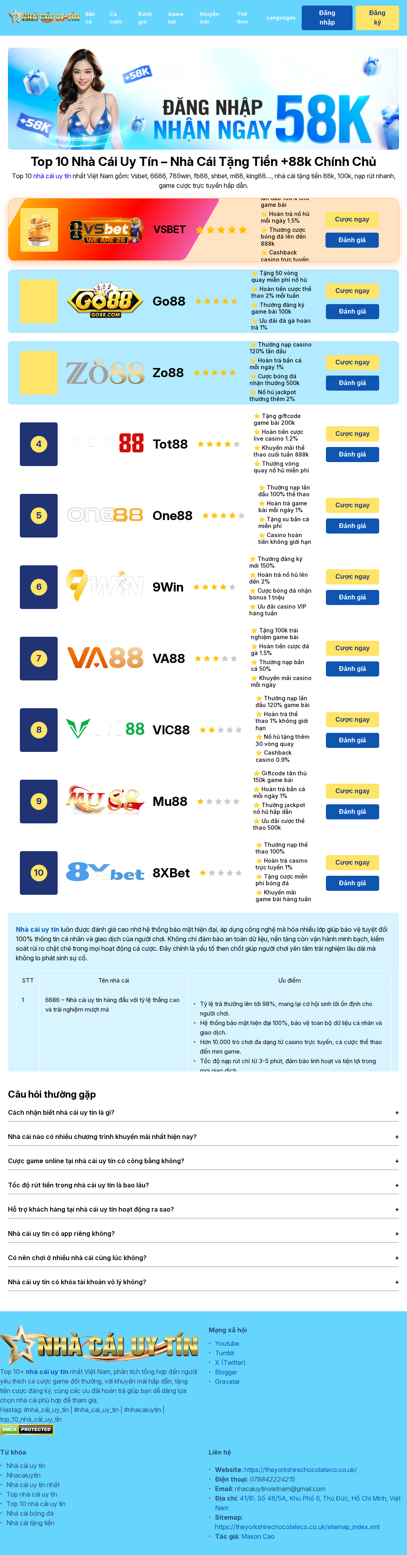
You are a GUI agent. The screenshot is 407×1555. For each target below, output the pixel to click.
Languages (281, 17)
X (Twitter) (230, 1362)
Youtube (227, 1343)
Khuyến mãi (209, 18)
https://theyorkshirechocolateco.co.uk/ (300, 1470)
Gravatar (227, 1381)
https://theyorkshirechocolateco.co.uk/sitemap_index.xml (297, 1527)
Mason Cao (258, 1536)
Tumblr (225, 1353)
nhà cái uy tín (52, 176)
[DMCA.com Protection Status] (27, 1433)
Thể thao (242, 18)
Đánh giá (145, 18)
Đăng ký (377, 18)
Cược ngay (352, 219)
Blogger (226, 1372)
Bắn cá (90, 18)
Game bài (175, 18)
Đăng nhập (327, 18)
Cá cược (116, 18)
